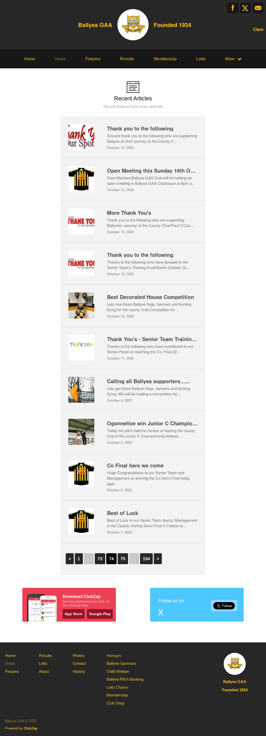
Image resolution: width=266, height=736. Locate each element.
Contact (79, 663)
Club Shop (115, 703)
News (60, 59)
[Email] (258, 8)
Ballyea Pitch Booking (125, 679)
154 (146, 559)
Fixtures (92, 59)
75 (123, 559)
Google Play (100, 614)
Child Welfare (118, 671)
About (44, 671)
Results (127, 59)
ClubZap (30, 728)
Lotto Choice (117, 687)
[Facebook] (232, 8)
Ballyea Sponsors (121, 663)
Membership (165, 59)
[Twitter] (245, 8)
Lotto (200, 59)
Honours (114, 655)
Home (29, 59)
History (79, 671)
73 (100, 559)
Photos (79, 655)
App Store (73, 614)
